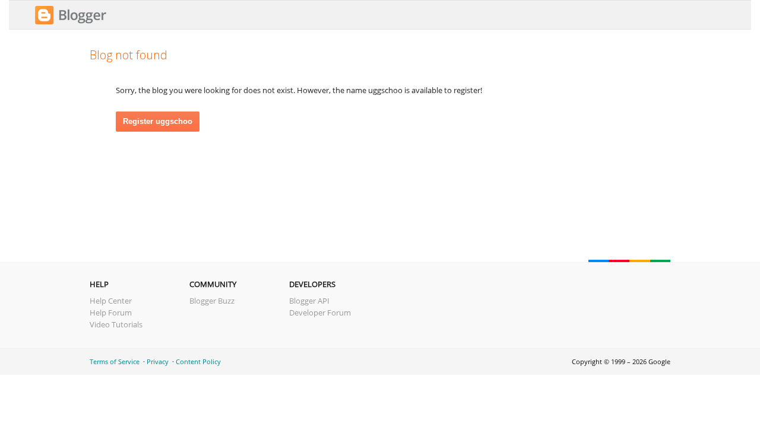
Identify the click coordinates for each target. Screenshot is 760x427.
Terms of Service (115, 361)
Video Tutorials (116, 324)
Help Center (111, 300)
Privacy (158, 361)
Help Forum (111, 312)
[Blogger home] (70, 22)
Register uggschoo (157, 121)
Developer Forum (320, 312)
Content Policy (198, 361)
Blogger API (309, 300)
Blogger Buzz (212, 300)
